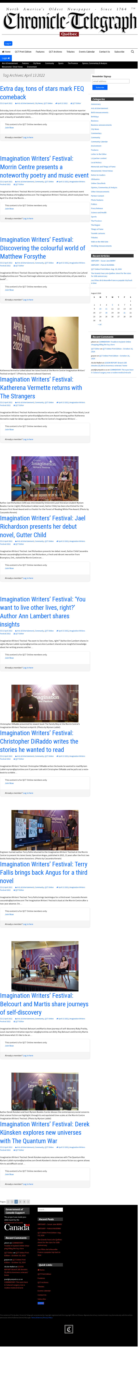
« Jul (99, 324)
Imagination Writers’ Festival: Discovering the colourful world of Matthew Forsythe (42, 248)
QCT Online (48, 103)
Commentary (96, 133)
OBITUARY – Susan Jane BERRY (103, 261)
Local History (96, 162)
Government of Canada (13, 1222)
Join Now (9, 127)
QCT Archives (55, 51)
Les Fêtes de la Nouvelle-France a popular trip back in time (49, 1252)
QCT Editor (76, 103)
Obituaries (95, 179)
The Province (73, 63)
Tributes (71, 51)
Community (49, 63)
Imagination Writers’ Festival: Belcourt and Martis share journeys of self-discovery (44, 1004)
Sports (60, 63)
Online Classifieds (98, 183)
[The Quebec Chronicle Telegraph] (70, 21)
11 (106, 309)
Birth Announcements (99, 112)
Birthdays (95, 116)
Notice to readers (98, 175)
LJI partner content (98, 158)
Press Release (97, 208)
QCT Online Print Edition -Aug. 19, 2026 (106, 269)
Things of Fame (97, 229)
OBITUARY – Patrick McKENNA (102, 265)
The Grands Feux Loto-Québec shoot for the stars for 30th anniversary (50, 1242)
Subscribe (119, 51)
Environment (32, 67)
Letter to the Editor (99, 154)
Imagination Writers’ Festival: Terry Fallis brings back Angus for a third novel (43, 872)
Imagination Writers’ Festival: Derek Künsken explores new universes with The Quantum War (45, 1132)
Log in (8, 43)
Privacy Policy (48, 1318)
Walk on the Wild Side (99, 241)
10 (100, 309)
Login (5, 58)
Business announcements (101, 125)
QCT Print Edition (23, 51)
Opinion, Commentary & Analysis (94, 63)
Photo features (97, 200)
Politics (94, 204)
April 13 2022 (62, 103)
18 (106, 312)
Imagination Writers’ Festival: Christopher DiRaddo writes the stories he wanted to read (39, 741)
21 (124, 312)
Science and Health (98, 212)
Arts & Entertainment (10, 63)
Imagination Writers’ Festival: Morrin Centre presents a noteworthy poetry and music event (44, 167)
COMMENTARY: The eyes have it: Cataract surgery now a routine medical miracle (16, 1285)
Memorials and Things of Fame (103, 166)
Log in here (28, 137)
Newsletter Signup (101, 76)
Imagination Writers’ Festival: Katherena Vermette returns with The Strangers (41, 387)
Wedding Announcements (101, 246)
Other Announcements (100, 191)
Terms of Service (36, 1318)
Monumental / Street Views (12, 67)
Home (7, 51)
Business (94, 121)
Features (40, 51)
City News (37, 63)
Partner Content (97, 196)
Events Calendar (87, 51)
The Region (95, 225)
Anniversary (96, 104)
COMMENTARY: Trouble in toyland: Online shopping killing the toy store (16, 1246)
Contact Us (104, 51)
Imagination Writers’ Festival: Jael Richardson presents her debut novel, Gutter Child (42, 526)
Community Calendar (99, 141)
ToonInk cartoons (98, 233)
